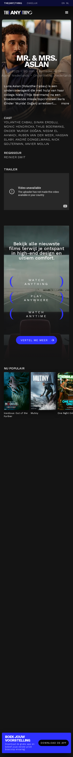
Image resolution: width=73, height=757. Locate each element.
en (63, 3)
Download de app (53, 742)
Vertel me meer (34, 340)
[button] (67, 12)
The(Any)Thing (13, 3)
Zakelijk (32, 3)
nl (67, 3)
